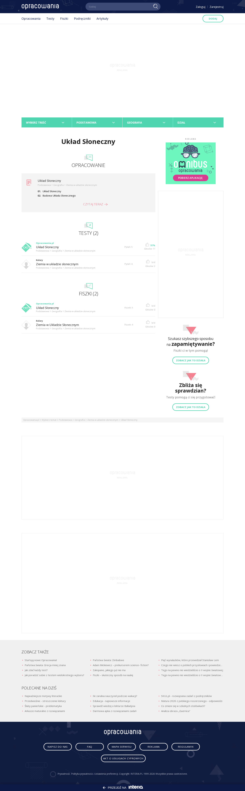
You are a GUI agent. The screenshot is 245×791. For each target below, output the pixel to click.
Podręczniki (82, 19)
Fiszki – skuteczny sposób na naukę (113, 675)
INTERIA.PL (136, 773)
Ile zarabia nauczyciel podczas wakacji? (115, 696)
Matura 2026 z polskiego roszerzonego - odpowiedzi (191, 701)
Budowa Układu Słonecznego (59, 195)
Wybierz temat (49, 419)
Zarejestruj (217, 7)
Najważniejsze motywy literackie (43, 696)
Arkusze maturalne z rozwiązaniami (45, 711)
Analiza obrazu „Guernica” (175, 711)
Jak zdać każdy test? (36, 670)
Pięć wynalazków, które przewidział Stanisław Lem (190, 660)
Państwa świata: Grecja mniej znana (45, 665)
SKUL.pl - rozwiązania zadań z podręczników (186, 696)
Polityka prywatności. (82, 773)
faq (89, 746)
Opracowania (31, 19)
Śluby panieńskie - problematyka (43, 706)
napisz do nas (58, 746)
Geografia (79, 419)
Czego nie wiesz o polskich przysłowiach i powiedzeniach (192, 665)
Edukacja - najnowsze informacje (111, 701)
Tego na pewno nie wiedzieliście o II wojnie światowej (192, 670)
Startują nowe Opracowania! (41, 660)
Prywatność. (64, 773)
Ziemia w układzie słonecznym (57, 264)
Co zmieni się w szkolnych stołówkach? (183, 706)
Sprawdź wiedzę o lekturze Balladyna (114, 706)
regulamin (186, 746)
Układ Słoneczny (49, 181)
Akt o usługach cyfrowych (123, 758)
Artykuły (102, 19)
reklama (154, 746)
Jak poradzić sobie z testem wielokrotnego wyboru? (54, 675)
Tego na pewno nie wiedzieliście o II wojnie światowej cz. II (192, 675)
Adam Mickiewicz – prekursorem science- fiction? (121, 665)
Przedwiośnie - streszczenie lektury (45, 701)
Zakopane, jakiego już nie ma (109, 670)
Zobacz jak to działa (190, 360)
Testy (50, 19)
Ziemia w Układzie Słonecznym (57, 325)
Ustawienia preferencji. (106, 773)
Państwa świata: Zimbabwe (108, 660)
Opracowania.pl (31, 419)
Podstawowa (65, 419)
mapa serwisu (122, 746)
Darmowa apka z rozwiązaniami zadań (114, 711)
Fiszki (64, 19)
